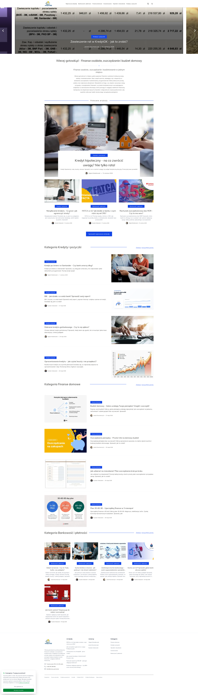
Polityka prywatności (65, 677)
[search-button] (148, 4)
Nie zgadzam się (18, 686)
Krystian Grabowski (93, 648)
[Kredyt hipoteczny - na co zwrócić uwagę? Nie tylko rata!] (99, 140)
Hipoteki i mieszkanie (119, 3)
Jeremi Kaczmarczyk (94, 645)
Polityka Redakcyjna (89, 677)
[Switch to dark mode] (152, 3)
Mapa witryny (99, 677)
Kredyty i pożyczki (131, 3)
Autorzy (91, 639)
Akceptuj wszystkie (18, 690)
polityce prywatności (24, 682)
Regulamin (46, 677)
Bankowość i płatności (84, 3)
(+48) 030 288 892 (51, 666)
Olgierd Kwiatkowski (94, 642)
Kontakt (73, 677)
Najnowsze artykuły (71, 3)
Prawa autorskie (55, 677)
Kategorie (114, 639)
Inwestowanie (107, 3)
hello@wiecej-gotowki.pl (52, 669)
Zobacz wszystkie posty (145, 248)
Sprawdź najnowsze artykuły (99, 234)
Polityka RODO (80, 677)
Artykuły (69, 639)
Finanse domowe (97, 3)
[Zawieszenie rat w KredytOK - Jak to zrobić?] (99, 30)
